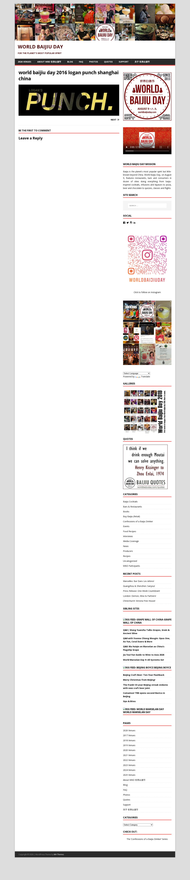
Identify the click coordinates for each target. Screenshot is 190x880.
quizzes (148, 188)
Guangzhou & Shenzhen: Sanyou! (139, 586)
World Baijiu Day (152, 174)
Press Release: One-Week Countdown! (141, 590)
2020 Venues (129, 750)
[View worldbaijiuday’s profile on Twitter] (127, 222)
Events (126, 526)
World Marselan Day (136, 712)
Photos (93, 61)
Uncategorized (130, 561)
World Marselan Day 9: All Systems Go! (143, 659)
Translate (145, 376)
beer (125, 188)
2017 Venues (129, 735)
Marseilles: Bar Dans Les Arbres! (138, 581)
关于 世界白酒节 (142, 61)
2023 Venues (129, 765)
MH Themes (59, 854)
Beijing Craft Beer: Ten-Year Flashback (143, 674)
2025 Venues (129, 774)
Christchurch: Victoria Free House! (139, 600)
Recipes (126, 556)
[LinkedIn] (134, 222)
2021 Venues (129, 755)
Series (165, 839)
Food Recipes (129, 531)
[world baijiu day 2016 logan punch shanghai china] (69, 113)
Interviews (128, 536)
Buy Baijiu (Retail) (131, 516)
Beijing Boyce (162, 667)
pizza (168, 184)
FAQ (81, 61)
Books (126, 511)
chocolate (137, 188)
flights (168, 188)
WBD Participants (131, 565)
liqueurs (158, 184)
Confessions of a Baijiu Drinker (138, 521)
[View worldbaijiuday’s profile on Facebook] (124, 222)
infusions (145, 184)
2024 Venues (129, 770)
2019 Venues (129, 745)
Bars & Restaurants (132, 506)
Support (124, 61)
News (126, 546)
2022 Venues (129, 760)
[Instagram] (131, 222)
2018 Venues (129, 740)
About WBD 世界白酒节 (49, 61)
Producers (128, 551)
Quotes (108, 61)
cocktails (135, 184)
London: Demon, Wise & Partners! (139, 596)
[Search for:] (147, 205)
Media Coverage (131, 541)
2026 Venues (24, 61)
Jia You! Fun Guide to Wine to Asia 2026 (143, 654)
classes (156, 188)
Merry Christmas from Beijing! (139, 679)
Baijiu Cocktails (130, 501)
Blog (70, 61)
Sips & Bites (129, 701)
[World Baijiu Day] (95, 38)
